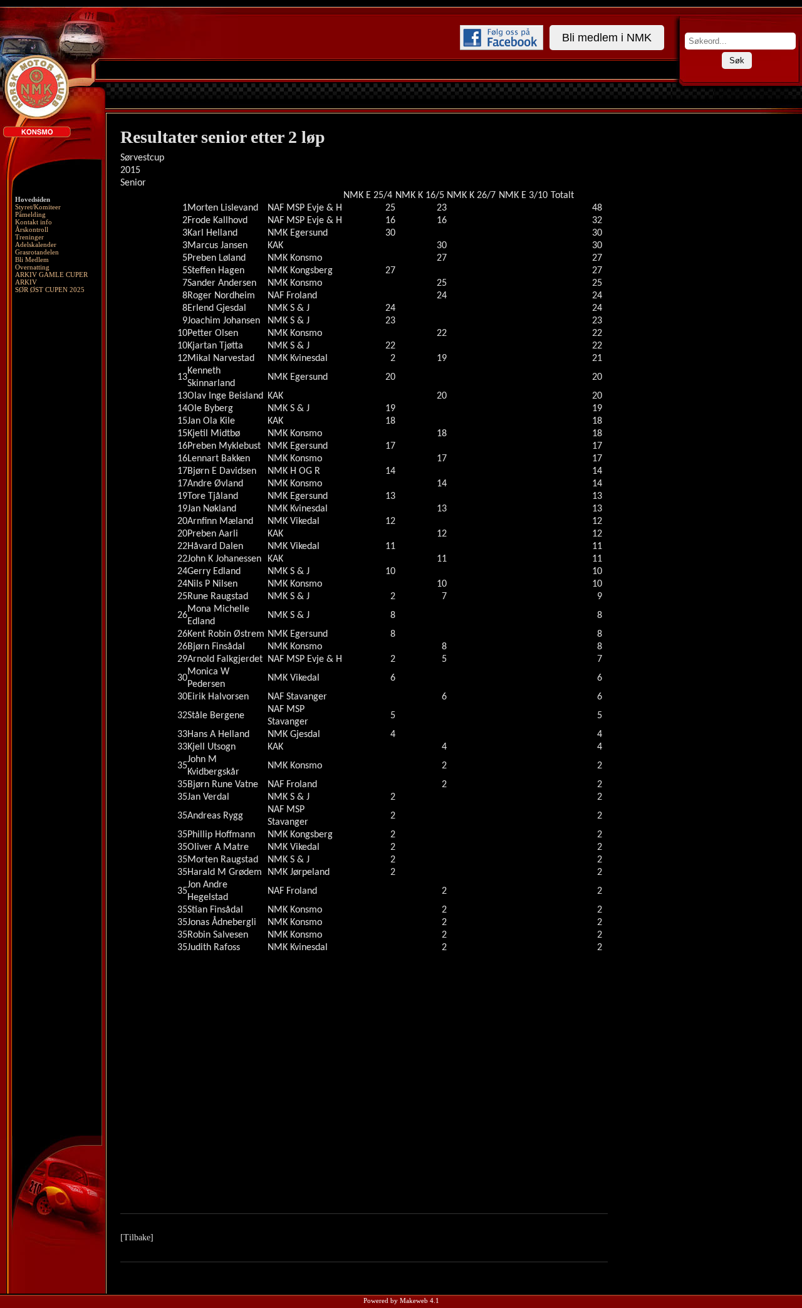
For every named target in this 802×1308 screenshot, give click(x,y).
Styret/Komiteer (38, 207)
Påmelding (30, 214)
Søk (736, 60)
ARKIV (26, 282)
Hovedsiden (32, 199)
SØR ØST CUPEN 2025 (50, 289)
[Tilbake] (137, 1237)
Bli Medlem (32, 259)
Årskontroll (31, 229)
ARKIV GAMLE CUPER (51, 274)
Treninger (29, 237)
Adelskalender (35, 244)
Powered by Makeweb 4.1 (401, 1300)
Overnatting (32, 267)
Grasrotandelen (37, 252)
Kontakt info (33, 222)
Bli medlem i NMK (607, 37)
